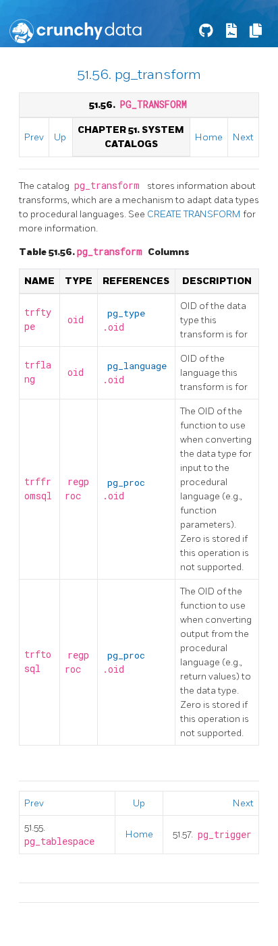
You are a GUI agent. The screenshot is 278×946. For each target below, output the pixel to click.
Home (209, 137)
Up (60, 137)
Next (243, 137)
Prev (34, 137)
